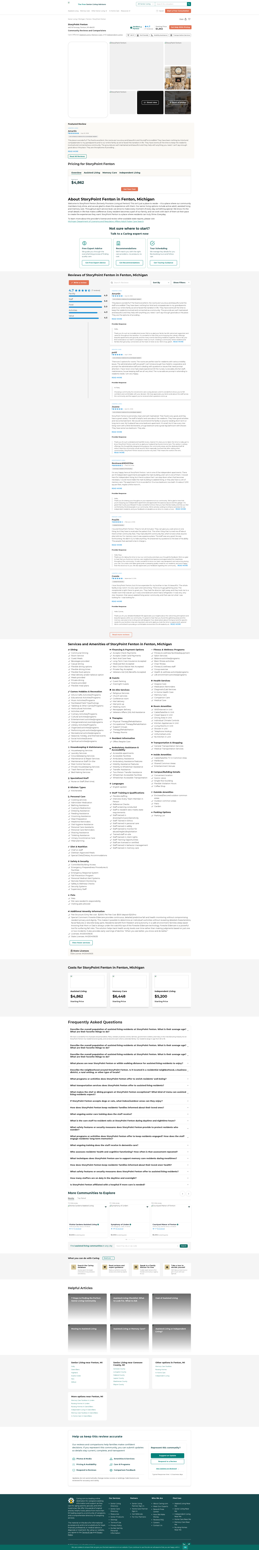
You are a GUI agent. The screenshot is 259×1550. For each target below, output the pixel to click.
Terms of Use (87, 1532)
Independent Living (115, 35)
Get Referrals (137, 1514)
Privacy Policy (116, 1525)
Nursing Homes (161, 1369)
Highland (74, 1373)
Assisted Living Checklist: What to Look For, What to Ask (128, 1299)
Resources (115, 1514)
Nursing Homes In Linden (80, 1403)
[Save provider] (189, 19)
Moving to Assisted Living (83, 1329)
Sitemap (114, 1520)
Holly (73, 1366)
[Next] (188, 1193)
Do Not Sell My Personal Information (117, 1530)
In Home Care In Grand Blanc (81, 1416)
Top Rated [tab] (81, 1198)
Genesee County (119, 1369)
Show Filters (179, 282)
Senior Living (72, 19)
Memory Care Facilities (163, 1366)
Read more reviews (120, 635)
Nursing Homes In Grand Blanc (82, 1407)
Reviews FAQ (158, 1520)
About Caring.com (160, 1504)
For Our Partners (139, 1517)
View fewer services (81, 943)
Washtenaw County (120, 1381)
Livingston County (119, 1372)
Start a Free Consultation (178, 11)
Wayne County (118, 1384)
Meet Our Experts (160, 1506)
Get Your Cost (130, 189)
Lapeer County (118, 1378)
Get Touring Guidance (163, 263)
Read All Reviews (77, 156)
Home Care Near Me (183, 1519)
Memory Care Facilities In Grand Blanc (84, 1413)
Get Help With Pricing (180, 27)
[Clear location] (178, 1246)
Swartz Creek (76, 1376)
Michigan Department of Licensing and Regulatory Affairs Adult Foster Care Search (106, 221)
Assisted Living (85, 35)
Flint (72, 1379)
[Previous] (182, 1193)
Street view (152, 102)
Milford (73, 1382)
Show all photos (179, 102)
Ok (185, 1547)
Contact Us (157, 1525)
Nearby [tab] (71, 1198)
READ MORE (73, 151)
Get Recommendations (129, 263)
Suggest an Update (167, 1456)
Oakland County (119, 1375)
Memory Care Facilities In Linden (82, 1400)
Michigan (81, 19)
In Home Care (160, 1373)
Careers (156, 1523)
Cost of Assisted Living (167, 1298)
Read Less (107, 1258)
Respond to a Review (167, 1461)
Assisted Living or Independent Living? (171, 1330)
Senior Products (117, 1517)
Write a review (80, 283)
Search (183, 1246)
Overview (76, 172)
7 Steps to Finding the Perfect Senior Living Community (85, 1299)
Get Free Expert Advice (95, 263)
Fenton (88, 19)
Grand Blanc (75, 1369)
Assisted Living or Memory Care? (129, 1329)
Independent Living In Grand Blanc (83, 1410)
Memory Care (96, 35)
